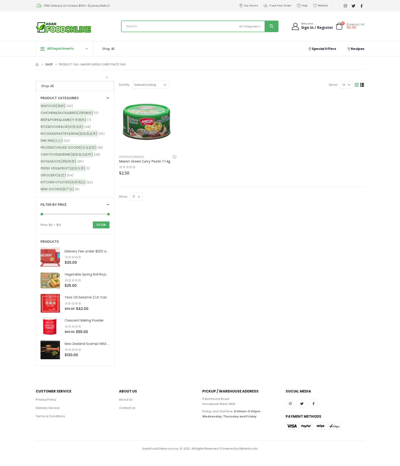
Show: (333, 85)
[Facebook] (361, 6)
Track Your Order (280, 5)
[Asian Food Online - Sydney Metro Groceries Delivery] (63, 27)
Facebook (313, 403)
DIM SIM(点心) (52, 140)
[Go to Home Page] (37, 64)
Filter (101, 225)
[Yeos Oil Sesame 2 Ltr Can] (50, 303)
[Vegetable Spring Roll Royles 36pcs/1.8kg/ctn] (50, 280)
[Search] (271, 26)
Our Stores (251, 5)
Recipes (357, 48)
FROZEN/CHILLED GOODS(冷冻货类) (69, 147)
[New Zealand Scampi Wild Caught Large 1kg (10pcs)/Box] (50, 349)
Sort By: (124, 85)
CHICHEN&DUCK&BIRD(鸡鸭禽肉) (67, 112)
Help (305, 5)
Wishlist (323, 5)
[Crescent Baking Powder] (50, 326)
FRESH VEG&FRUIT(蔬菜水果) (63, 168)
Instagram (290, 403)
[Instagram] (345, 6)
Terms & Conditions (50, 416)
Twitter (301, 403)
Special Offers (323, 48)
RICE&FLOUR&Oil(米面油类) (62, 126)
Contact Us (127, 408)
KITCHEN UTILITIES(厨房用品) (63, 182)
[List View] (362, 85)
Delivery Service (48, 408)
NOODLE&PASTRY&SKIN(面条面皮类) (69, 133)
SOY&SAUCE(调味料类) (131, 157)
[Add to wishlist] (174, 157)
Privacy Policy (46, 399)
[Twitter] (353, 6)
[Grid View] (357, 85)
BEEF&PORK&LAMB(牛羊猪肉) (63, 119)
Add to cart (169, 101)
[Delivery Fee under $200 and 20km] (50, 257)
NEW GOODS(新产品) (57, 189)
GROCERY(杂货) (53, 175)
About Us (125, 399)
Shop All (108, 48)
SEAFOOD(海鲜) (53, 106)
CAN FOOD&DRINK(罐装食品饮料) (67, 154)
